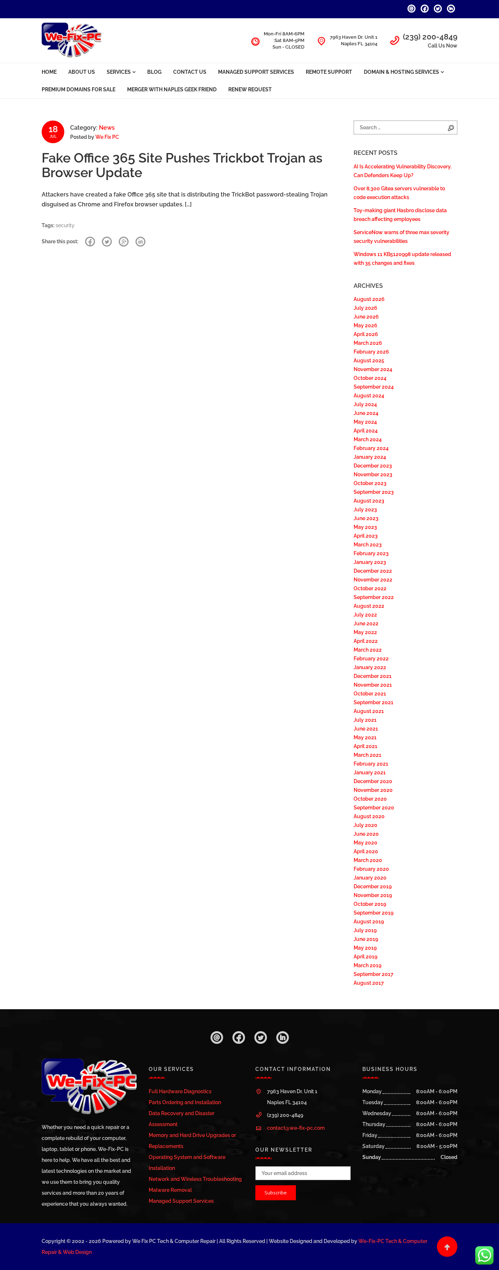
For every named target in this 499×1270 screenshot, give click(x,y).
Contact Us (189, 72)
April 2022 (366, 641)
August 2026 (369, 299)
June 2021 (366, 729)
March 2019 (367, 965)
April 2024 (366, 431)
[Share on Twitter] (107, 241)
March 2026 (368, 343)
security (65, 225)
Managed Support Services (256, 72)
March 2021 (367, 755)
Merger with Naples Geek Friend (172, 89)
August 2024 (369, 395)
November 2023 (373, 474)
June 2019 (366, 939)
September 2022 (374, 597)
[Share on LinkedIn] (140, 241)
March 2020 (368, 860)
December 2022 (373, 571)
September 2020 (374, 808)
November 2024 (373, 369)
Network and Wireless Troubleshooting (195, 1179)
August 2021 (369, 711)
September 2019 (373, 913)
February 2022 (371, 658)
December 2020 (373, 781)
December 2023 (373, 466)
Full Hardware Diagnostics (180, 1091)
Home (49, 72)
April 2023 (366, 536)
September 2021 (373, 702)
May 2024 (365, 422)
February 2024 (371, 448)
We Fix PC (107, 137)
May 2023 (365, 527)
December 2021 (373, 676)
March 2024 (368, 439)
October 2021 (370, 694)
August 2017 (369, 983)
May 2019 (365, 948)
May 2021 (365, 737)
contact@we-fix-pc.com (296, 1128)
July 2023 (365, 509)
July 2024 (365, 404)
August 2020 (369, 816)
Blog (154, 72)
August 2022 (369, 606)
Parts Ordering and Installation (185, 1102)
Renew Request (250, 89)
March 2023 (368, 545)
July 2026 (365, 308)
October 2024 (370, 378)
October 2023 (370, 483)
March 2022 (368, 650)
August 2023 (369, 501)
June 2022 (366, 623)
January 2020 (370, 878)
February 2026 (371, 352)
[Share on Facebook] (90, 241)
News (107, 127)
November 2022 (373, 580)
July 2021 (365, 720)
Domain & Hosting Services (401, 72)
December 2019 (373, 886)
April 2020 (366, 851)
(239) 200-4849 (430, 36)
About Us (81, 72)
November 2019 (373, 895)
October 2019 (370, 904)
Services (119, 72)
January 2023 (370, 562)
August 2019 (369, 921)
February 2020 (371, 869)
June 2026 (366, 317)
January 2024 (370, 457)
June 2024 (366, 413)
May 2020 (365, 843)
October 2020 (370, 799)
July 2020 (365, 825)
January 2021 (370, 772)
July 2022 (365, 615)
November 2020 (373, 790)
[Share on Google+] (124, 241)
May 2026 (365, 325)
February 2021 (371, 764)
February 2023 (371, 553)
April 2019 (365, 957)
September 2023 (374, 492)
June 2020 (366, 834)
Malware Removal (170, 1190)
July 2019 (365, 930)
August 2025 (369, 360)
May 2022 (365, 632)
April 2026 (366, 334)
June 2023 (366, 518)
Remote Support (329, 72)
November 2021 (373, 685)
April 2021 (365, 746)
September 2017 (373, 974)
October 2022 (370, 588)
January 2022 (370, 667)
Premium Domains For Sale (78, 89)
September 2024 (374, 387)
